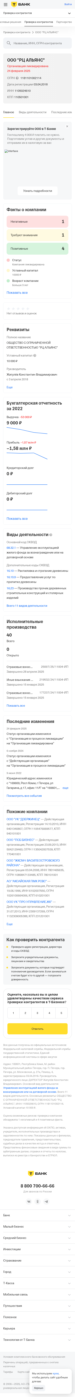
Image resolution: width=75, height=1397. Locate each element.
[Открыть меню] (5, 4)
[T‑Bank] (20, 4)
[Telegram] (46, 1201)
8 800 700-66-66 (37, 1186)
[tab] (8, 112)
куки (56, 1373)
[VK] (29, 1201)
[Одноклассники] (37, 1201)
